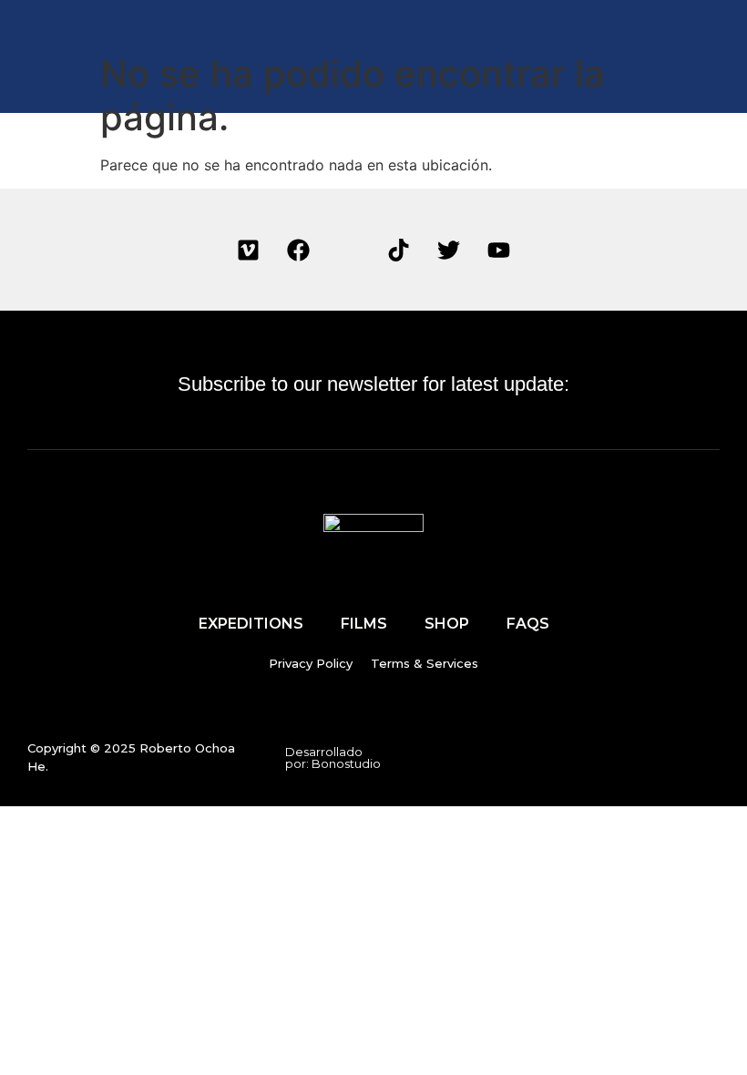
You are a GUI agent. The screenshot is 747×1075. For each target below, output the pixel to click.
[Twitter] (449, 249)
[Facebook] (299, 249)
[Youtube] (499, 249)
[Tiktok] (399, 249)
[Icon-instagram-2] (349, 249)
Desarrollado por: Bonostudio (333, 757)
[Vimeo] (248, 249)
